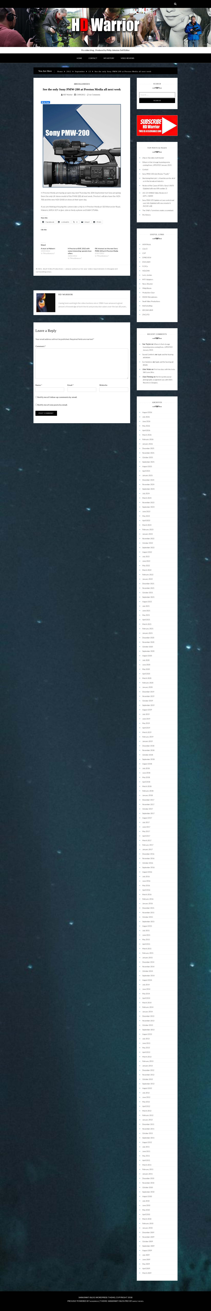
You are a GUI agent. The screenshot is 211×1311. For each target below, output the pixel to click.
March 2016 (146, 894)
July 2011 (146, 1147)
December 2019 (148, 692)
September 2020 (148, 651)
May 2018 (146, 777)
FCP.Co (145, 266)
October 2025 (147, 457)
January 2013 (147, 1066)
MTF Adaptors (147, 279)
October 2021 (147, 593)
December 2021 (148, 583)
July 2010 (146, 1201)
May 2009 (146, 1264)
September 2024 (148, 489)
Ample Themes (137, 1301)
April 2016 (146, 890)
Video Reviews (127, 58)
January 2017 (147, 849)
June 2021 (146, 611)
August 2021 (147, 602)
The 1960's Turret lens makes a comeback (157, 210)
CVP (144, 253)
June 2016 (146, 881)
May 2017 (146, 831)
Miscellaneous (82, 84)
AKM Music (146, 244)
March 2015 (146, 948)
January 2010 (147, 1228)
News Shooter (147, 284)
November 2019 (148, 696)
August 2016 (147, 872)
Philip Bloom (146, 288)
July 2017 (146, 822)
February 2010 (147, 1223)
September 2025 (148, 462)
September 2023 (148, 507)
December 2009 (148, 1232)
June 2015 (146, 935)
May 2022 (146, 565)
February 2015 (147, 953)
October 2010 (147, 1187)
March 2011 (146, 1165)
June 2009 (146, 1259)
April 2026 (146, 430)
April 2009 (146, 1268)
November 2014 (148, 967)
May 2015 (146, 939)
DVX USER (146, 262)
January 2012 (147, 1120)
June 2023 (146, 511)
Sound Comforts (148, 354)
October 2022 (147, 543)
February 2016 (147, 899)
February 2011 (147, 1169)
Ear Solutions (147, 362)
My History (109, 58)
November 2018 (148, 750)
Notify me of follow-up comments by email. (57, 397)
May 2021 (146, 615)
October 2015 (147, 917)
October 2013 (147, 1025)
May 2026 (146, 426)
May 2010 (146, 1210)
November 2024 (148, 484)
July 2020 (146, 660)
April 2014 (146, 998)
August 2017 (147, 818)
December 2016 (148, 854)
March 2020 (146, 678)
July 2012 (146, 1093)
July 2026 (146, 417)
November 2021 (148, 588)
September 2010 (148, 1192)
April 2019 (146, 728)
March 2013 (146, 1057)
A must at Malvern (48, 248)
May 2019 (146, 723)
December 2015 (148, 908)
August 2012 (147, 1088)
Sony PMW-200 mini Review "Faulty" (155, 174)
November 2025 (148, 453)
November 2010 (148, 1183)
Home (79, 58)
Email (70, 385)
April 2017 (146, 836)
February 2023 (147, 529)
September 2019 (148, 705)
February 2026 (147, 439)
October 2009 (147, 1241)
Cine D (145, 249)
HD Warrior (67, 95)
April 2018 (146, 782)
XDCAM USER (147, 310)
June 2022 (146, 561)
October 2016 (147, 863)
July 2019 (146, 714)
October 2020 (147, 647)
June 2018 (146, 773)
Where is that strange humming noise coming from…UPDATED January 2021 (158, 347)
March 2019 (146, 732)
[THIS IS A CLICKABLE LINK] (157, 125)
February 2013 (147, 1061)
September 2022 (148, 547)
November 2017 (148, 804)
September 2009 (148, 1246)
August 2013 (147, 1034)
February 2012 (147, 1115)
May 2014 (146, 994)
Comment (40, 346)
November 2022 (148, 538)
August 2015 (147, 926)
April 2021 (146, 620)
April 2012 (146, 1106)
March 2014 (146, 1003)
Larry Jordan (147, 275)
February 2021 (147, 629)
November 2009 (148, 1237)
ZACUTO (145, 314)
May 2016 (146, 885)
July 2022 (146, 556)
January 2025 (147, 475)
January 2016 (147, 903)
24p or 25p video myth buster (153, 158)
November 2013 (148, 1021)
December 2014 (148, 962)
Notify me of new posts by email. (52, 405)
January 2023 (147, 534)
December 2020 (148, 638)
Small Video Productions (151, 301)
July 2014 (146, 985)
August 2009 (147, 1250)
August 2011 (147, 1142)
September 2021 (148, 597)
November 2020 (148, 642)
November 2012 (148, 1075)
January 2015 (147, 957)
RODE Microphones (149, 297)
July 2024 (146, 493)
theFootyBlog (147, 306)
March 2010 (146, 1219)
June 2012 (146, 1097)
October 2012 (147, 1079)
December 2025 (148, 448)
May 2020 (146, 669)
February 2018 (147, 791)
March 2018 (146, 786)
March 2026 (146, 435)
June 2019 (146, 719)
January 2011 (147, 1174)
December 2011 (148, 1124)
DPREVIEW (146, 257)
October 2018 (147, 755)
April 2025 (146, 471)
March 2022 (146, 570)
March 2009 (146, 1273)
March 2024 (146, 498)
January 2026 (147, 444)
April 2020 (146, 674)
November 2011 (148, 1129)
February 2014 (147, 1007)
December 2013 (148, 1016)
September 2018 (148, 759)
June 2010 (146, 1205)
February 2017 (147, 845)
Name (38, 385)
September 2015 (148, 921)
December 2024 (148, 480)
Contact (93, 58)
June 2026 (146, 421)
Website (103, 385)
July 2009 (146, 1255)
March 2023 (146, 525)
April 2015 (146, 944)
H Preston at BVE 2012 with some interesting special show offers (79, 250)
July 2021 (146, 606)
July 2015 (146, 930)
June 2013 (146, 1043)
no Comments (94, 95)
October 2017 (147, 809)
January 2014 (147, 1012)
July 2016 (146, 876)
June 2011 (146, 1151)
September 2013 (148, 1030)
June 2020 (146, 665)
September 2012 (148, 1084)
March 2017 (146, 840)
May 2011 (146, 1156)
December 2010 (148, 1178)
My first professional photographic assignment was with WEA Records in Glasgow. (157, 380)
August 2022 (147, 552)
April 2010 (146, 1214)
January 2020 (147, 687)
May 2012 (146, 1102)
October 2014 (147, 971)
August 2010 (147, 1196)
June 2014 (146, 989)
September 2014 (148, 976)
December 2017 (148, 800)
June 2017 (146, 827)
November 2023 (148, 502)
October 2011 (147, 1133)
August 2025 (147, 466)
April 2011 (146, 1160)
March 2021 (146, 624)
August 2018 (147, 764)
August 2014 (147, 980)
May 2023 (146, 516)
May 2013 (146, 1048)
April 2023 (146, 520)
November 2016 (148, 858)
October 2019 (147, 701)
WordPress (94, 1301)
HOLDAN (146, 271)
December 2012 (148, 1070)
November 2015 (148, 912)
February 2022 (147, 574)
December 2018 (148, 746)
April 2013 (146, 1052)
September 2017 (148, 813)
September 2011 (148, 1138)
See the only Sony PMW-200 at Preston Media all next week (82, 89)
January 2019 (147, 741)
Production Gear (148, 293)
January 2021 (147, 633)
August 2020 (147, 656)
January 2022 (147, 579)
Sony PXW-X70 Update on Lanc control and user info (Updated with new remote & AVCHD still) (158, 203)
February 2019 (147, 737)
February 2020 (147, 683)
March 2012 (146, 1111)
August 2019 (147, 710)
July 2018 (146, 768)
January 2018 (147, 795)
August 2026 (147, 412)
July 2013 (146, 1039)
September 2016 (148, 867)
